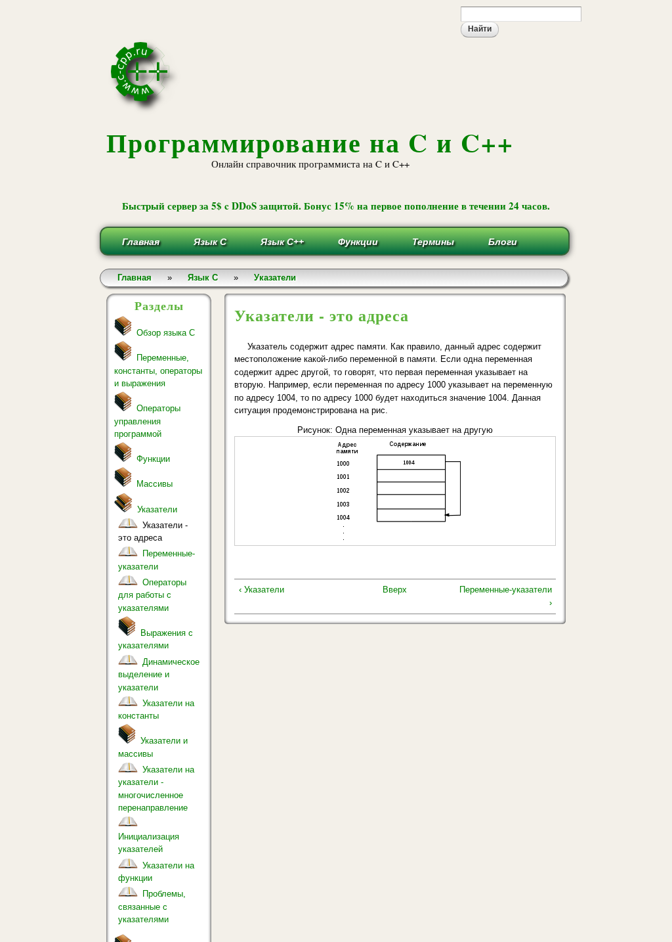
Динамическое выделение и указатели (159, 674)
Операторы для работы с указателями (152, 595)
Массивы (154, 484)
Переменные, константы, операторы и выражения (158, 370)
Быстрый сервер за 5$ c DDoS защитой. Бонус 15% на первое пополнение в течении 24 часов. (336, 205)
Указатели (275, 277)
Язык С (210, 241)
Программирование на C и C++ (310, 142)
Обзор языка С (165, 333)
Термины (433, 241)
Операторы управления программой (147, 421)
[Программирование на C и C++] (145, 110)
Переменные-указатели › (505, 596)
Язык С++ (282, 241)
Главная (140, 241)
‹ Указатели (261, 589)
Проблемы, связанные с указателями (152, 906)
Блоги (502, 241)
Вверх (395, 589)
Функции (358, 241)
